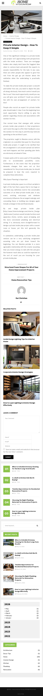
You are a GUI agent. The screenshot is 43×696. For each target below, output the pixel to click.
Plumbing (6, 666)
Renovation (7, 670)
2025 (7, 622)
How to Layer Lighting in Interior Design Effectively (24, 512)
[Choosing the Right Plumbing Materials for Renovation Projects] (8, 578)
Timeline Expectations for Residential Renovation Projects (26, 490)
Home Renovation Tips (21, 280)
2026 (7, 604)
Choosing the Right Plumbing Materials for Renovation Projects (24, 501)
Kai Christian (8, 51)
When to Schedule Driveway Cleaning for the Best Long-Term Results (25, 468)
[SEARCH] (37, 525)
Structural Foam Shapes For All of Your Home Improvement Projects (21, 268)
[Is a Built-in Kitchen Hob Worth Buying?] (8, 555)
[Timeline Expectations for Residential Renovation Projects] (8, 567)
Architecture (7, 650)
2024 (7, 627)
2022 (7, 636)
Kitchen (6, 663)
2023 (7, 631)
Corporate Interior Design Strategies (18, 372)
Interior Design (8, 41)
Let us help (21, 694)
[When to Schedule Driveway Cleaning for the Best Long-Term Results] (8, 542)
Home (5, 657)
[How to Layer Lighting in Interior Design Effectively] (8, 591)
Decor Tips (7, 653)
